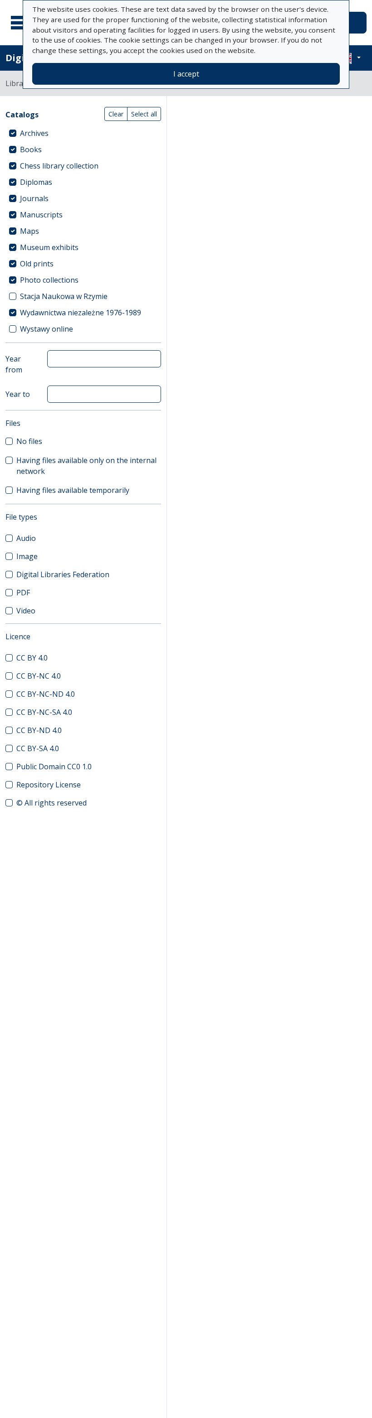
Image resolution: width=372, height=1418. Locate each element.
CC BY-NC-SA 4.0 (44, 712)
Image (27, 556)
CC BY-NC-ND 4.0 (45, 694)
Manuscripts (41, 215)
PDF (23, 593)
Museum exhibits (49, 247)
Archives (34, 133)
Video (25, 611)
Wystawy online (46, 329)
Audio (26, 538)
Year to (17, 394)
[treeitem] (83, 133)
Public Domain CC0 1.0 (54, 767)
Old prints (37, 264)
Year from (13, 364)
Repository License (48, 785)
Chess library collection (59, 166)
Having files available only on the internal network (86, 465)
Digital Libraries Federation (62, 574)
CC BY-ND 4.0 (39, 730)
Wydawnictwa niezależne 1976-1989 (80, 313)
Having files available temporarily (72, 490)
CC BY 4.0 (32, 658)
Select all (144, 114)
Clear (115, 114)
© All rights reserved (51, 803)
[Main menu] (22, 23)
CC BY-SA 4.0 (37, 748)
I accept (186, 74)
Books (31, 149)
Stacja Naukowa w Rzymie (64, 296)
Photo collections (49, 280)
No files (29, 441)
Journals (34, 198)
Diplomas (36, 182)
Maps (29, 231)
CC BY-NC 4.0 (38, 676)
